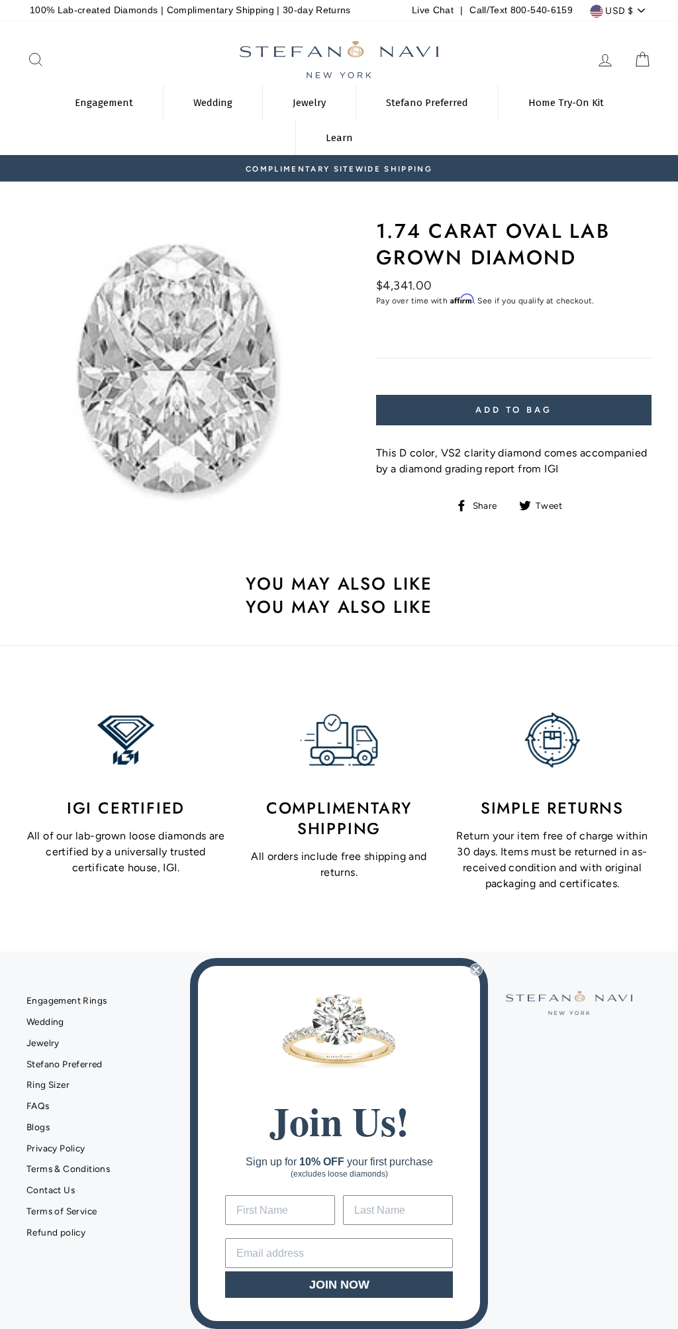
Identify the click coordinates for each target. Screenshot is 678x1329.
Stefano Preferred (64, 1064)
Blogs (38, 1127)
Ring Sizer (48, 1084)
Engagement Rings (66, 1000)
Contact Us (50, 1190)
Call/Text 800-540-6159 (520, 10)
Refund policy (55, 1232)
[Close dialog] (476, 970)
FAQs (38, 1105)
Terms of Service (61, 1211)
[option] (339, 168)
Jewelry (43, 1042)
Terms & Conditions (68, 1168)
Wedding (45, 1021)
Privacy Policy (55, 1148)
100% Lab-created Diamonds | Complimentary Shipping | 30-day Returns (190, 10)
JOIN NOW (339, 1284)
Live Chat (433, 10)
